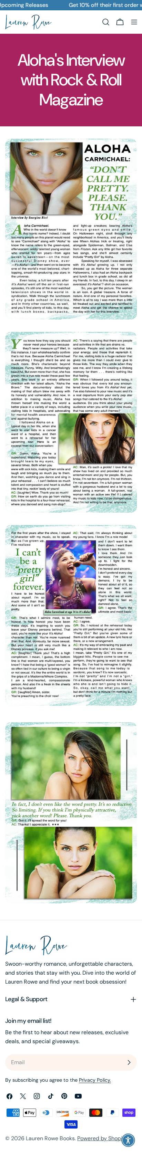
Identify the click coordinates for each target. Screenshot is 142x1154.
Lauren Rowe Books (50, 1138)
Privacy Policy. (95, 1080)
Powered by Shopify (102, 1138)
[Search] (106, 22)
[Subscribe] (129, 1062)
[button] (128, 1140)
